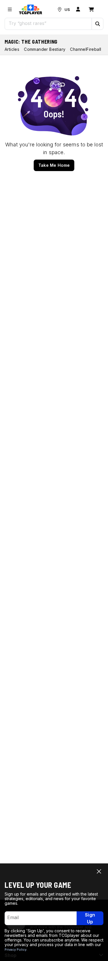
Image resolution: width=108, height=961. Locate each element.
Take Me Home (54, 165)
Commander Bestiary (44, 49)
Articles (12, 49)
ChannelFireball (85, 49)
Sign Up (90, 918)
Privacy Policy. (16, 950)
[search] (48, 23)
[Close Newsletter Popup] (98, 871)
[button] (97, 24)
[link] (30, 9)
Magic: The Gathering (31, 41)
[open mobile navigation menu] (10, 9)
